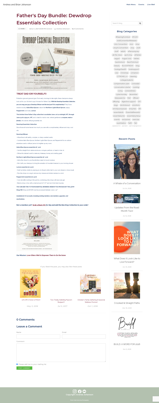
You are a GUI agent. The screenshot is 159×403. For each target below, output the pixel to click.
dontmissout (125, 105)
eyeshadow (121, 123)
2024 (137, 44)
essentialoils (118, 112)
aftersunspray (133, 51)
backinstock (120, 62)
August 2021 (126, 58)
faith (130, 123)
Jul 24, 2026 (127, 188)
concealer (136, 84)
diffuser (136, 98)
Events (141, 4)
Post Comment (24, 368)
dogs (116, 105)
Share (22, 28)
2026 (138, 48)
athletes (137, 55)
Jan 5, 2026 (127, 349)
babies (136, 58)
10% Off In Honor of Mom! (31, 300)
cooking (136, 87)
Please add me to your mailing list (32, 364)
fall (135, 123)
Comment (20, 341)
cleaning (133, 76)
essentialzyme (119, 116)
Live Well (151, 4)
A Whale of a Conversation (127, 183)
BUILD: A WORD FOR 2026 (127, 344)
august (117, 58)
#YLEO (135, 37)
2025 (132, 48)
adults (123, 51)
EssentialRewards (133, 112)
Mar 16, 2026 (127, 308)
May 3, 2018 (32, 306)
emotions (136, 105)
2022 (131, 44)
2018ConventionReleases (127, 41)
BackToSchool (132, 62)
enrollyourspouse (120, 109)
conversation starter (122, 87)
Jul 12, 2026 (127, 216)
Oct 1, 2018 (93, 306)
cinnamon (134, 73)
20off (116, 51)
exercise (136, 119)
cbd (116, 73)
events (117, 119)
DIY (139, 102)
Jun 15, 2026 (127, 267)
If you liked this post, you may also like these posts (61, 267)
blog (137, 66)
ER (140, 109)
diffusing (116, 102)
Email (64, 332)
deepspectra (120, 98)
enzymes (132, 109)
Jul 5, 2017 (62, 306)
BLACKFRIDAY (127, 66)
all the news (117, 55)
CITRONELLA (122, 76)
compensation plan (121, 84)
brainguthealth (120, 69)
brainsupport (134, 69)
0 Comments (79, 29)
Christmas (124, 73)
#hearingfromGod (123, 37)
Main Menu (131, 4)
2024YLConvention (120, 48)
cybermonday (121, 94)
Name (18, 332)
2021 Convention (120, 44)
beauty (117, 66)
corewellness (130, 91)
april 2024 (128, 55)
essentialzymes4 (133, 116)
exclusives (126, 119)
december (133, 94)
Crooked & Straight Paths (127, 303)
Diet (129, 98)
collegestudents (126, 80)
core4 (120, 91)
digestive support (129, 102)
